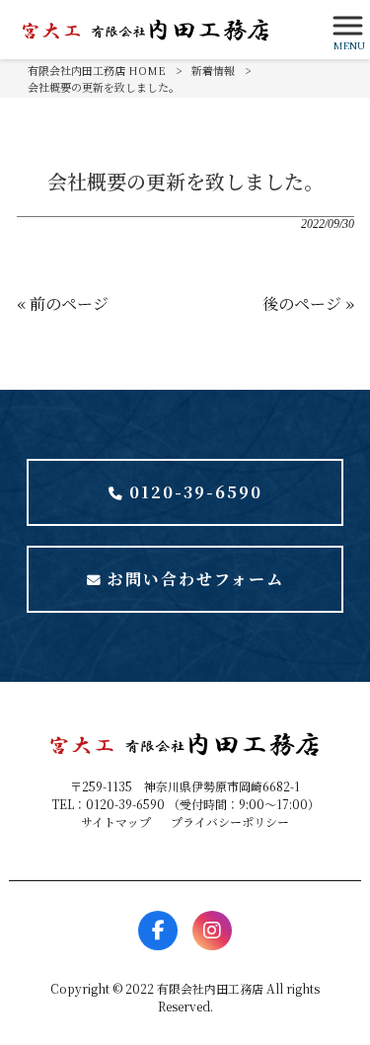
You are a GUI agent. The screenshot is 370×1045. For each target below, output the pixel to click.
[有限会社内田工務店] (160, 30)
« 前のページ (63, 303)
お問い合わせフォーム (196, 578)
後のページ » (308, 303)
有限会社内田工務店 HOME (97, 70)
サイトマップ (116, 821)
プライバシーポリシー (230, 821)
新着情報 (213, 70)
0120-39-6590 (195, 492)
